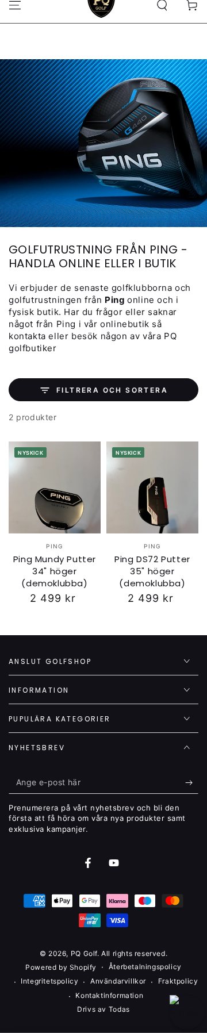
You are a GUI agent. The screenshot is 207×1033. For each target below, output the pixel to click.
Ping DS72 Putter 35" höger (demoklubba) (152, 571)
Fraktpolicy (178, 981)
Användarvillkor (118, 981)
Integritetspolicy (49, 981)
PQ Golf (84, 953)
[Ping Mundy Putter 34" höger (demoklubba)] (55, 487)
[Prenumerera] (191, 782)
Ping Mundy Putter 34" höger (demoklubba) (54, 571)
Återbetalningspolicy (145, 966)
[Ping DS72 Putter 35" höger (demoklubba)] (152, 487)
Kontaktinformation (109, 995)
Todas (119, 1009)
